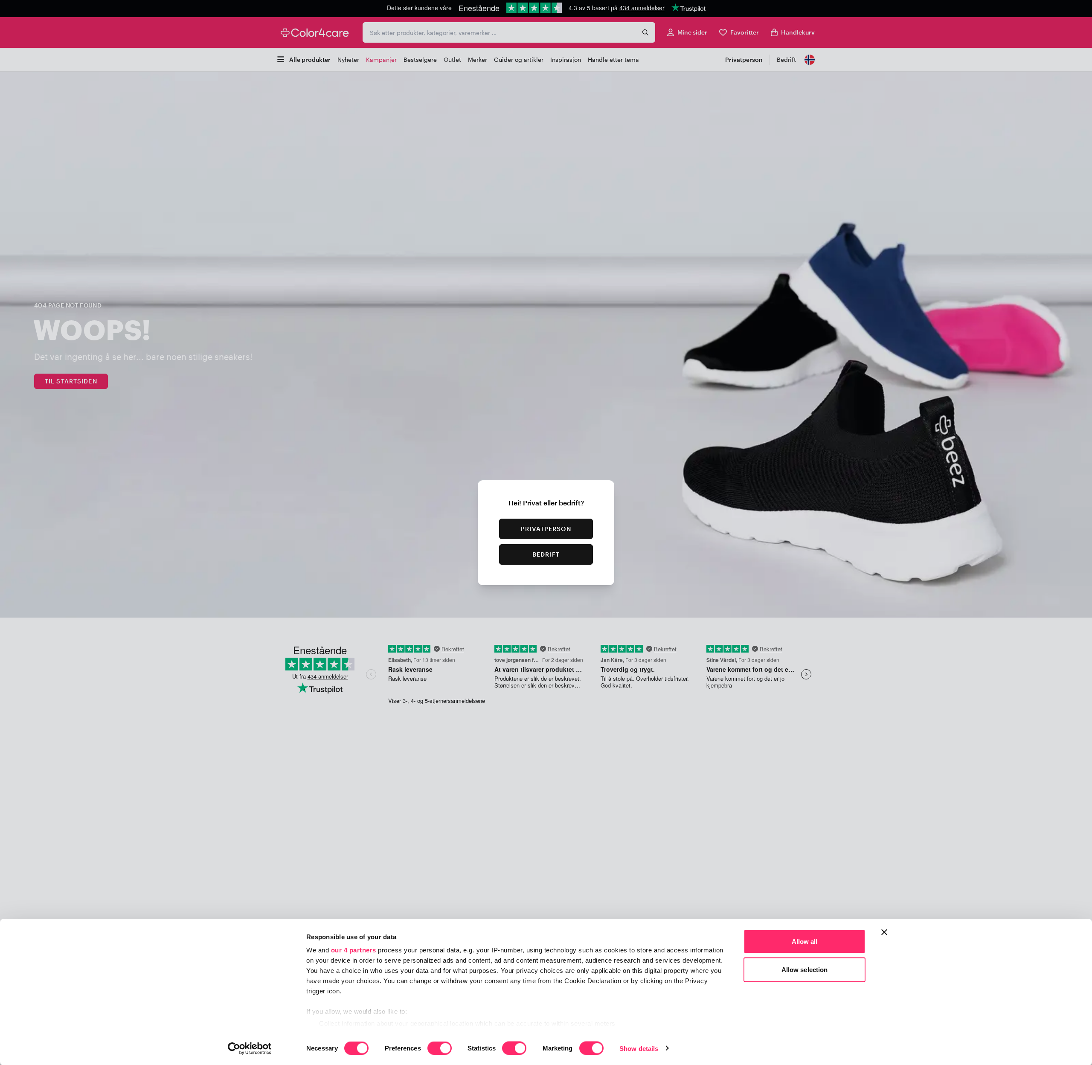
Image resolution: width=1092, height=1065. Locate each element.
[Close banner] (884, 932)
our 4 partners (353, 950)
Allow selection (804, 969)
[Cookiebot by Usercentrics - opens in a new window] (249, 1048)
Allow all (805, 941)
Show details (638, 1048)
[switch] (439, 1049)
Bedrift (546, 554)
